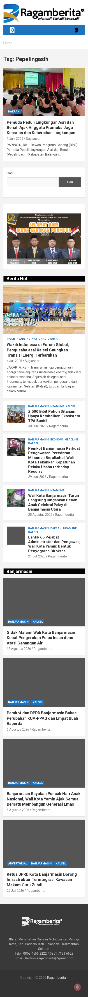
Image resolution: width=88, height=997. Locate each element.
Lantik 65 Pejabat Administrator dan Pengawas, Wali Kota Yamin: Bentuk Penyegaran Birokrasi (54, 544)
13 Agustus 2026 (19, 649)
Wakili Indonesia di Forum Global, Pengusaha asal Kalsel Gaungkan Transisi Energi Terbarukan (38, 350)
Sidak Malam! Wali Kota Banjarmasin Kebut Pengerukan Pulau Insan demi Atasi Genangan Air (41, 637)
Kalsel (70, 406)
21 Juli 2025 (36, 556)
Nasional (39, 338)
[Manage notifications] (77, 987)
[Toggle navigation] (12, 30)
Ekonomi (56, 439)
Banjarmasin (38, 406)
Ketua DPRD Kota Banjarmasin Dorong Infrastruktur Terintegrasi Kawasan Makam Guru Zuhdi (42, 879)
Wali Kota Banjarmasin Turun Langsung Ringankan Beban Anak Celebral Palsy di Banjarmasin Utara (53, 502)
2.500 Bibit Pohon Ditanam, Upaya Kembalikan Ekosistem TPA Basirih (54, 416)
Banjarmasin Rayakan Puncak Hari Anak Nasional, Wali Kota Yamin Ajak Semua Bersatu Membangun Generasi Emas (44, 799)
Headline (23, 338)
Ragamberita (58, 426)
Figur (11, 338)
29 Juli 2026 (15, 890)
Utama (53, 338)
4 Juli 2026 (14, 361)
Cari (10, 173)
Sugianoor (33, 138)
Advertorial (17, 863)
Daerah (13, 111)
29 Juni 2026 (37, 477)
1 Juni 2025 (15, 138)
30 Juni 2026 (37, 426)
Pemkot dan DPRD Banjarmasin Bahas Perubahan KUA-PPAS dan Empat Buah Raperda (42, 718)
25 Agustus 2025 (40, 514)
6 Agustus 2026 (18, 729)
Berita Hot (17, 278)
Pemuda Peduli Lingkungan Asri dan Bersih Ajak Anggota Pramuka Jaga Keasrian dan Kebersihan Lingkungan (41, 127)
